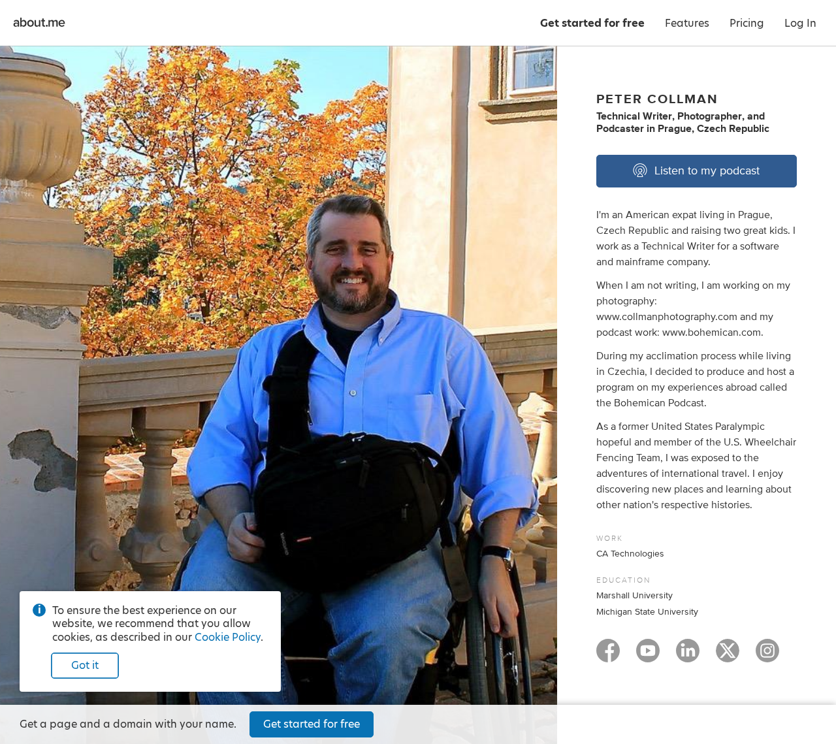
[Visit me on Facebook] (608, 656)
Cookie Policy (228, 637)
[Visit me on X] (727, 656)
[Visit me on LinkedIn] (687, 656)
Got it (85, 665)
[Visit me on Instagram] (767, 656)
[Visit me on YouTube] (648, 656)
